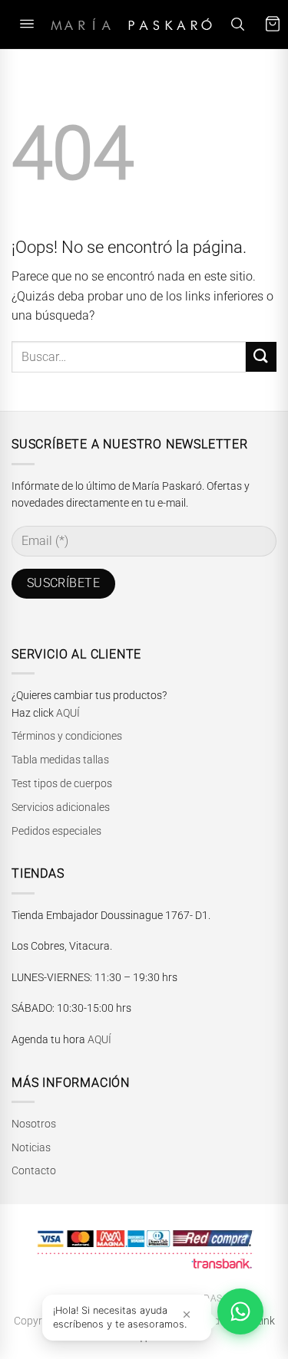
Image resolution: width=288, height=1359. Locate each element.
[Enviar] (261, 357)
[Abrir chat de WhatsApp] (240, 1311)
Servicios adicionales (61, 807)
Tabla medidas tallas (60, 759)
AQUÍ (68, 713)
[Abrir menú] (26, 24)
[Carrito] (272, 24)
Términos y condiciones (67, 736)
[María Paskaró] (131, 24)
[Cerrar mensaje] (186, 1314)
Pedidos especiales (56, 831)
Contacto (34, 1170)
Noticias (31, 1147)
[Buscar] (237, 24)
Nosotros (34, 1124)
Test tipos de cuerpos (62, 783)
